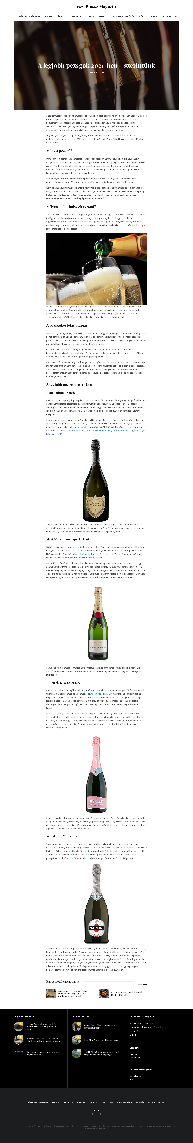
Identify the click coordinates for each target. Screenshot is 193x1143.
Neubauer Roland (96, 72)
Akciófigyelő (135, 1076)
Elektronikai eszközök (121, 16)
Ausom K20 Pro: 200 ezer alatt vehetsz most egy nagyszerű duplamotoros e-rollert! (72, 993)
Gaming (155, 16)
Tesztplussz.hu (136, 1054)
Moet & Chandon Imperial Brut (89, 554)
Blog (96, 58)
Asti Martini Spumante (79, 851)
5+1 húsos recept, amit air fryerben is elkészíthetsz (128, 993)
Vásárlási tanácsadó (28, 16)
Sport (102, 16)
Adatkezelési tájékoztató (142, 1023)
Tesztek (48, 16)
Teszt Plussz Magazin (95, 6)
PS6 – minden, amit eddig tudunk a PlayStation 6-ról (43, 1053)
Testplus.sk (135, 1057)
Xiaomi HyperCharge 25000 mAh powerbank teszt (99, 1026)
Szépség (142, 16)
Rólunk (167, 16)
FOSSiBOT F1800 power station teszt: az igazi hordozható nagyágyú (101, 1053)
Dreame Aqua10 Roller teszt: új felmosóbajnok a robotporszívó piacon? (41, 1026)
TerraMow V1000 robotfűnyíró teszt (101, 1040)
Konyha (90, 16)
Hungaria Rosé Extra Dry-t (101, 693)
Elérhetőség (136, 1031)
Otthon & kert (74, 16)
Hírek (59, 16)
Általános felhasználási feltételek (146, 1027)
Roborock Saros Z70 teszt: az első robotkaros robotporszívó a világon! (43, 1039)
